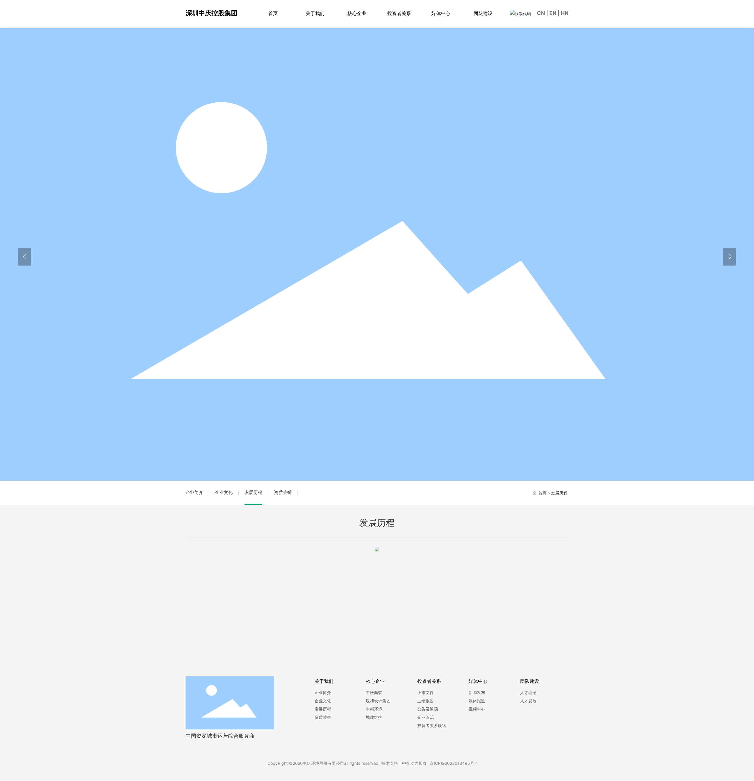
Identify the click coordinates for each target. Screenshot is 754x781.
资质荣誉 (283, 492)
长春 (423, 763)
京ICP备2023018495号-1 (454, 763)
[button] (729, 257)
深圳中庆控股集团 (211, 13)
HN (564, 13)
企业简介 (194, 492)
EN (552, 13)
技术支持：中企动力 (400, 763)
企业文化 (224, 492)
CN (541, 13)
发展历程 (253, 492)
